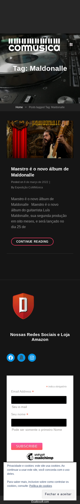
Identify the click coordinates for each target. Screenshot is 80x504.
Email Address (22, 391)
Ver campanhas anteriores (29, 435)
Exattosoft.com (40, 501)
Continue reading (35, 243)
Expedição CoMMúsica (29, 187)
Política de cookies (40, 485)
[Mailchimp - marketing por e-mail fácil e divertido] (40, 460)
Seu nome (19, 414)
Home (19, 107)
